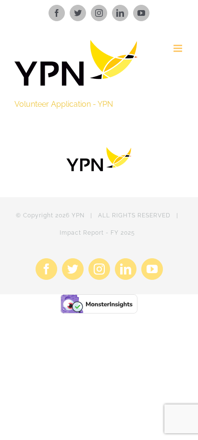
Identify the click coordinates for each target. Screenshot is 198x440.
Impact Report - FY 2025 (97, 232)
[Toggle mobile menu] (178, 48)
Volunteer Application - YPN (63, 104)
